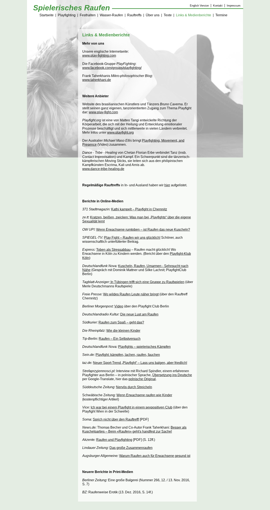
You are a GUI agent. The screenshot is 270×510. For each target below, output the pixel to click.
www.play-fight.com (103, 112)
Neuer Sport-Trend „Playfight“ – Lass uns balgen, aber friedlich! (140, 363)
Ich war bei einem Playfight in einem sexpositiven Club (131, 407)
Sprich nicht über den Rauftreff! (116, 419)
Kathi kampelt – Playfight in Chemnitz (139, 209)
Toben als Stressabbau (113, 249)
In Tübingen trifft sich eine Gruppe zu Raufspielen (147, 282)
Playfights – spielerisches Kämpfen (144, 346)
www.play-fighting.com (99, 55)
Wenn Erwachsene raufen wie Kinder (144, 395)
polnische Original (142, 379)
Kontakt (218, 5)
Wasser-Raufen (111, 15)
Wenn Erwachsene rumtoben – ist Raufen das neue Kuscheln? (143, 229)
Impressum (233, 5)
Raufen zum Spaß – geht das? (121, 322)
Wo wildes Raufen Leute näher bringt (131, 294)
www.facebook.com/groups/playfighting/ (112, 68)
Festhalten (88, 15)
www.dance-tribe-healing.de (103, 169)
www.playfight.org (120, 132)
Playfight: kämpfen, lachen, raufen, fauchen (128, 354)
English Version (199, 5)
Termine (221, 15)
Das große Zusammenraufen (131, 448)
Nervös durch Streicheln (134, 387)
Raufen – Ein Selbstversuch (119, 338)
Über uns (152, 15)
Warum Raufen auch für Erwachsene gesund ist (154, 456)
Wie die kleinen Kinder (123, 330)
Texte (168, 15)
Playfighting (67, 15)
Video (118, 306)
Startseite (46, 15)
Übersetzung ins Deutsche (172, 375)
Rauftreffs (134, 15)
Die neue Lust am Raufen (139, 314)
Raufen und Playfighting (114, 439)
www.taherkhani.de (96, 80)
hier (167, 185)
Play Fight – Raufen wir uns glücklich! (132, 237)
